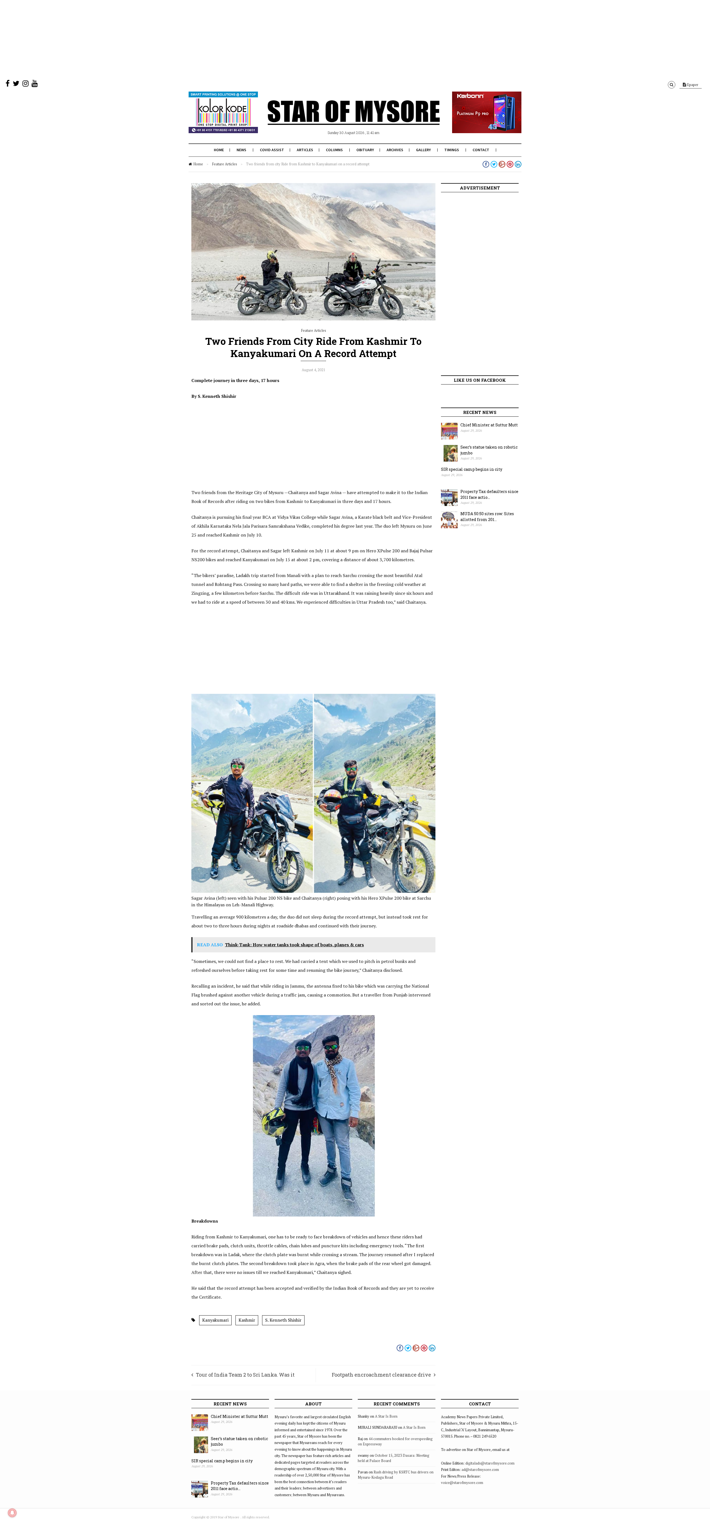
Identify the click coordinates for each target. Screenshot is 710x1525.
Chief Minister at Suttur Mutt (489, 425)
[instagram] (25, 84)
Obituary (365, 149)
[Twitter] (16, 84)
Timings (451, 149)
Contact (481, 149)
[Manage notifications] (12, 1512)
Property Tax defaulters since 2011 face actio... (489, 494)
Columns (334, 149)
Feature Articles (224, 163)
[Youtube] (35, 84)
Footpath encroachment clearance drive (381, 1374)
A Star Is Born (386, 1416)
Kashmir (247, 1320)
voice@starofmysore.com (462, 1482)
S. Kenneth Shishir (283, 1320)
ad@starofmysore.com (480, 1469)
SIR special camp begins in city (471, 469)
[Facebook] (8, 84)
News (241, 149)
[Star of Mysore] (341, 119)
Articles (305, 149)
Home (219, 149)
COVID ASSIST (272, 149)
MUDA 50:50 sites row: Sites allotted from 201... (487, 516)
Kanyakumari (215, 1320)
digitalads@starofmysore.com (489, 1463)
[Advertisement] (166, 39)
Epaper (692, 84)
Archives (395, 149)
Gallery (423, 149)
